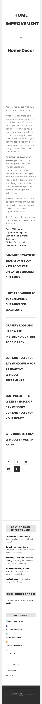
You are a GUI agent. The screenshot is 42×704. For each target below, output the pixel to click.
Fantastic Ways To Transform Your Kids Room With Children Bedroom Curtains (20, 266)
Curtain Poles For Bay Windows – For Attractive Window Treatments (20, 369)
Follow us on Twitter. (15, 622)
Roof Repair (11, 536)
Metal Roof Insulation (25, 536)
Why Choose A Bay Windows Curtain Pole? (20, 439)
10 (8, 469)
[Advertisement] (21, 79)
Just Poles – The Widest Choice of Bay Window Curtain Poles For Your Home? (19, 407)
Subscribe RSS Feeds (14, 645)
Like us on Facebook (14, 629)
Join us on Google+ (13, 637)
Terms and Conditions (14, 665)
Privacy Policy (11, 670)
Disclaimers (10, 675)
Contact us (10, 653)
